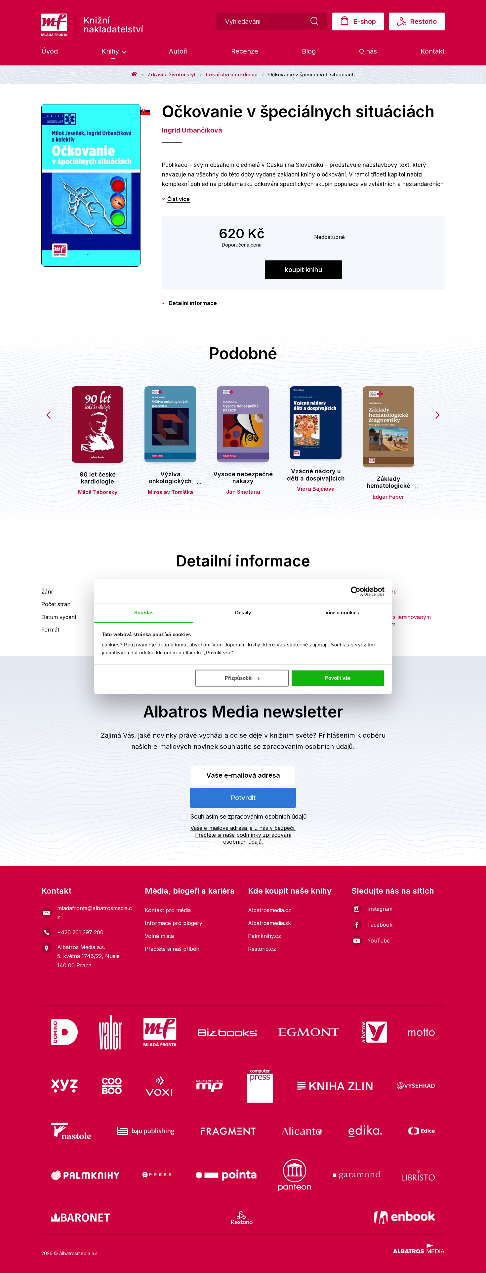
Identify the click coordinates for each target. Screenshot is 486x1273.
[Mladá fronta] (160, 1032)
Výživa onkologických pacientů (170, 481)
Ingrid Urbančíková (192, 130)
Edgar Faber (388, 496)
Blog (309, 51)
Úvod (49, 51)
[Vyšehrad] (416, 1086)
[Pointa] (226, 1175)
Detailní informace (193, 303)
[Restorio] (242, 1217)
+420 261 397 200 (80, 932)
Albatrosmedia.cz (269, 910)
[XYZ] (64, 1086)
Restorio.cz (262, 948)
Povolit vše (337, 678)
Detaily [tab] (243, 612)
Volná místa (159, 936)
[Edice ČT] (421, 1131)
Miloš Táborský (97, 492)
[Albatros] (374, 1032)
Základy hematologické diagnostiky (388, 485)
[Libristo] (418, 1175)
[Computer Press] (260, 1086)
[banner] (92, 25)
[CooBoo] (112, 1086)
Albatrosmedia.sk (269, 923)
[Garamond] (356, 1175)
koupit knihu (303, 270)
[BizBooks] (227, 1032)
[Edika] (365, 1131)
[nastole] (71, 1131)
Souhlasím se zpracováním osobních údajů (248, 816)
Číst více (178, 199)
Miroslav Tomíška (170, 492)
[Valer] (110, 1032)
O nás (368, 51)
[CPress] (157, 1175)
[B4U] (145, 1131)
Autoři (178, 51)
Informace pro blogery (173, 923)
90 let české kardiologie (98, 478)
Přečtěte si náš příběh (172, 948)
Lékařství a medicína (232, 74)
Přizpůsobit (238, 678)
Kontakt (433, 51)
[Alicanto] (302, 1131)
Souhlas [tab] (143, 612)
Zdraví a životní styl (171, 74)
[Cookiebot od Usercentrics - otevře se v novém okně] (356, 591)
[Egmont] (308, 1032)
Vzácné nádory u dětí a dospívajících (316, 475)
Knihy (111, 51)
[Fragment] (228, 1131)
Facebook (379, 924)
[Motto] (421, 1032)
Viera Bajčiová (316, 488)
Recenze (244, 51)
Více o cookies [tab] (342, 612)
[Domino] (64, 1032)
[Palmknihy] (85, 1175)
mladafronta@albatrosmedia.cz (94, 912)
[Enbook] (404, 1217)
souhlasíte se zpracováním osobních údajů (286, 747)
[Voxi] (159, 1086)
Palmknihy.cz (264, 936)
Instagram (379, 909)
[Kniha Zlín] (335, 1086)
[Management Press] (209, 1086)
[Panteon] (294, 1175)
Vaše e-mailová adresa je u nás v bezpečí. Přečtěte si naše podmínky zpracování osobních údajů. (243, 835)
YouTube (378, 940)
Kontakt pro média (168, 910)
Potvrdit (243, 798)
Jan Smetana (243, 491)
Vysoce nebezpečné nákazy (243, 478)
